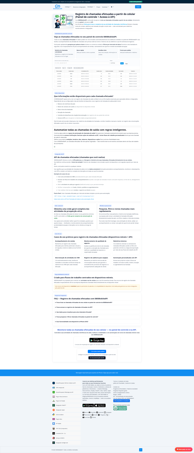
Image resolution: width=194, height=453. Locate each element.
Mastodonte (88, 415)
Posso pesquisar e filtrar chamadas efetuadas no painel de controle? (77, 317)
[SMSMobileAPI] (57, 6)
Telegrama (103, 415)
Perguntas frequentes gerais (120, 390)
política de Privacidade (118, 383)
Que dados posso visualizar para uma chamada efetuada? (74, 312)
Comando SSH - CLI (61, 433)
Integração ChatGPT (61, 405)
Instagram (108, 412)
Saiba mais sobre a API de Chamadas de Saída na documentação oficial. (74, 199)
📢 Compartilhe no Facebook (121, 400)
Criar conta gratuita (136, 1)
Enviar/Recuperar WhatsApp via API (64, 392)
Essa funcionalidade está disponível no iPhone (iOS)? (72, 321)
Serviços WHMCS (60, 438)
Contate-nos (116, 387)
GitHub (94, 417)
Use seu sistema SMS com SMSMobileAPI (123, 398)
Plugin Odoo (59, 419)
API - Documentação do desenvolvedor (123, 396)
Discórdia (93, 412)
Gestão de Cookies (130, 383)
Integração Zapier (60, 410)
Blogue (115, 394)
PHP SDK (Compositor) (61, 428)
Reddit (95, 415)
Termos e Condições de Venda (120, 381)
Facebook (100, 412)
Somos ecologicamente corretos (121, 392)
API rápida (58, 423)
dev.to (86, 412)
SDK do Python (60, 414)
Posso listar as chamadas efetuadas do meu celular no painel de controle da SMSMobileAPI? (84, 302)
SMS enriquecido (60, 387)
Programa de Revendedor (119, 389)
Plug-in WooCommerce (61, 396)
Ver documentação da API (97, 357)
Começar (67, 7)
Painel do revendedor (132, 389)
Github (119, 394)
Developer (90, 7)
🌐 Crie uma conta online (97, 351)
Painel (138, 6)
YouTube (87, 417)
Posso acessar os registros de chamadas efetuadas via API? (74, 307)
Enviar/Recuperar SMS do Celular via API (66, 383)
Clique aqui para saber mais (110, 373)
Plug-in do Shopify (60, 401)
